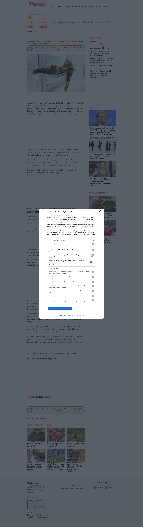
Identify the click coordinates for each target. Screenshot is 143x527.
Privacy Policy (80, 315)
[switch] (92, 244)
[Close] (100, 212)
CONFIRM (60, 308)
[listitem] (71, 240)
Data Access (71, 315)
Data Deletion (62, 315)
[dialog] (71, 263)
